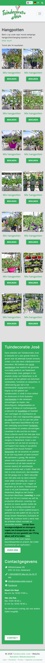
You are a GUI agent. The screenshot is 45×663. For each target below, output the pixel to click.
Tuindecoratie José (21, 654)
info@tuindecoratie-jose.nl (20, 581)
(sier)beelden (11, 399)
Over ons (12, 550)
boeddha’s (22, 411)
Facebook (12, 585)
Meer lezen (7, 40)
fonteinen (33, 425)
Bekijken (11, 79)
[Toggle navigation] (39, 13)
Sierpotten (9, 451)
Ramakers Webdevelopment (22, 656)
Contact (12, 638)
